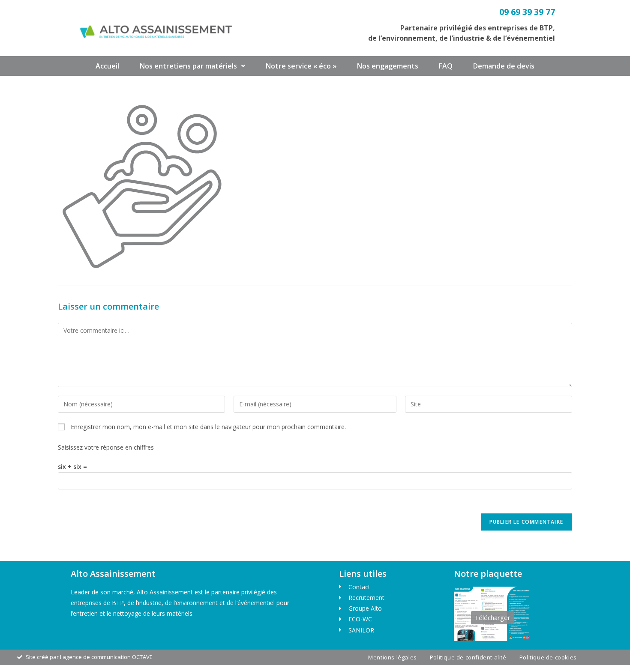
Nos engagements (387, 66)
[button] (192, 66)
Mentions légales (392, 657)
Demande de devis (503, 66)
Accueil (107, 66)
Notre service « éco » (301, 66)
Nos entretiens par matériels (188, 66)
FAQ (446, 66)
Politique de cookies (548, 657)
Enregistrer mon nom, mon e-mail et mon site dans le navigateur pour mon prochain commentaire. (208, 427)
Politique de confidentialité (468, 657)
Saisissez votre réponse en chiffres (106, 447)
